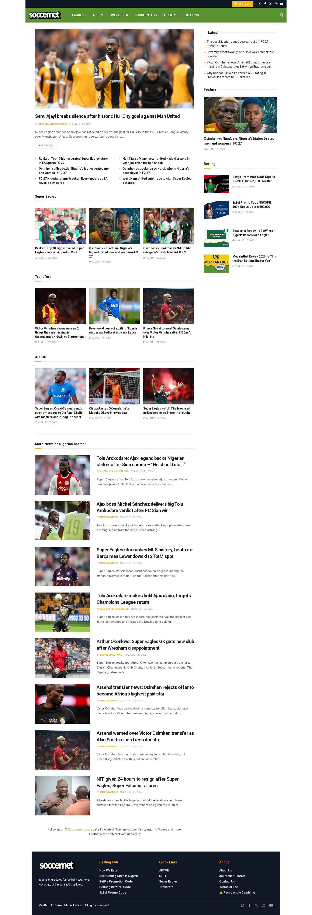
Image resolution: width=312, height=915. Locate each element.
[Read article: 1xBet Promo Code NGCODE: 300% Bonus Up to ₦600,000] (216, 210)
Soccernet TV (146, 15)
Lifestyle (171, 15)
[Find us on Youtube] (281, 4)
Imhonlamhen (109, 517)
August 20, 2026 (143, 609)
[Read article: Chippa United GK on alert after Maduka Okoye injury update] (114, 386)
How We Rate (108, 870)
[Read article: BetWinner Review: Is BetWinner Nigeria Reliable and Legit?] (216, 238)
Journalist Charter (232, 876)
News (41, 104)
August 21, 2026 (143, 471)
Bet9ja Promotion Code (116, 881)
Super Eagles (168, 881)
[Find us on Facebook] (265, 4)
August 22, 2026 (81, 124)
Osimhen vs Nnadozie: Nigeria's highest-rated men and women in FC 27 (113, 252)
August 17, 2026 (244, 240)
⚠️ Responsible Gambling (237, 892)
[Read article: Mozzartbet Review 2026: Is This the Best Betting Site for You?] (216, 264)
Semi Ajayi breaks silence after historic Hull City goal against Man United (107, 116)
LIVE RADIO (244, 4)
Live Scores (119, 15)
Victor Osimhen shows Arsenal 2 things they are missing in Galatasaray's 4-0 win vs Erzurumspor (60, 332)
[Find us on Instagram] (276, 4)
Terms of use (228, 887)
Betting (192, 15)
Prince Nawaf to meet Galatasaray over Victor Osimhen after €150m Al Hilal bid (167, 332)
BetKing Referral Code (115, 887)
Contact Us (227, 881)
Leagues (77, 15)
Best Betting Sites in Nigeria (119, 876)
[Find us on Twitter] (270, 4)
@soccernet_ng (78, 829)
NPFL (163, 876)
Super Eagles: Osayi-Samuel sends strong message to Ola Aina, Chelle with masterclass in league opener (58, 412)
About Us (225, 870)
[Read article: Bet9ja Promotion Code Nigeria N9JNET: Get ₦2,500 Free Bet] (216, 184)
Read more (48, 145)
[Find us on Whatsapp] (260, 4)
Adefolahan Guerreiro (53, 124)
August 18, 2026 (244, 212)
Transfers (166, 887)
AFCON (98, 15)
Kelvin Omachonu (111, 654)
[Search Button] (281, 15)
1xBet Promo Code (112, 892)
